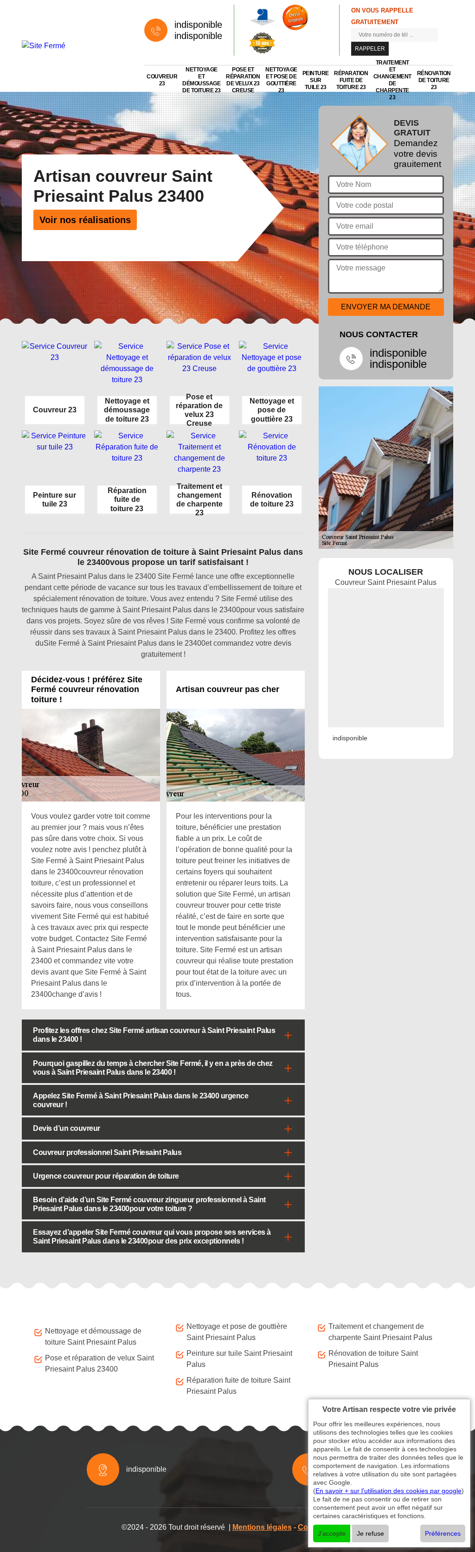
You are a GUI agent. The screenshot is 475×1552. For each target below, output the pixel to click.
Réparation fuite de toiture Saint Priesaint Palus (238, 1385)
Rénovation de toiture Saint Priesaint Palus (373, 1358)
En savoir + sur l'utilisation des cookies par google (388, 1490)
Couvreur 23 (162, 80)
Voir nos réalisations (85, 220)
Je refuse (370, 1533)
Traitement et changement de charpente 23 (392, 80)
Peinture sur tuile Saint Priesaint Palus (239, 1358)
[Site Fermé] (74, 46)
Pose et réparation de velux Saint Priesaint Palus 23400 (99, 1363)
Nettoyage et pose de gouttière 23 (281, 80)
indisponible (198, 24)
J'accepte (332, 1533)
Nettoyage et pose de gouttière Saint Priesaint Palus (236, 1331)
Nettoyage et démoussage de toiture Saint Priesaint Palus (93, 1336)
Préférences (443, 1533)
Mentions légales (262, 1527)
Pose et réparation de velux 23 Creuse (243, 80)
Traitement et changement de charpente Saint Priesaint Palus (380, 1331)
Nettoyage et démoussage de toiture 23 (201, 80)
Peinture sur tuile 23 (315, 80)
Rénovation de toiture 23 (434, 80)
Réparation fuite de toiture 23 (351, 80)
